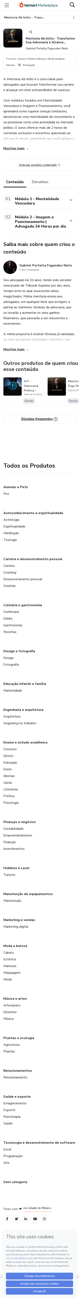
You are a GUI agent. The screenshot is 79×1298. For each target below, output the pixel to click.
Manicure (9, 966)
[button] (34, 200)
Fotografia (11, 664)
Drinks (8, 618)
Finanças (9, 842)
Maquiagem (11, 972)
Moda (7, 979)
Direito (8, 756)
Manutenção (12, 900)
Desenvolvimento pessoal (22, 579)
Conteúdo (15, 181)
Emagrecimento (15, 1103)
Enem (7, 769)
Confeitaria (11, 612)
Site (6, 1162)
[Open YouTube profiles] (35, 1219)
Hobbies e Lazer (16, 868)
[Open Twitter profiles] (16, 1219)
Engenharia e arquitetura (23, 710)
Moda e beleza (15, 946)
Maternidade (12, 690)
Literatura (10, 789)
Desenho (10, 1012)
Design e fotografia (19, 651)
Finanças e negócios (19, 822)
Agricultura (11, 1044)
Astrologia (11, 519)
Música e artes (15, 998)
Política (9, 796)
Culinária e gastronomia (22, 605)
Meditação (11, 533)
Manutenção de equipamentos (28, 894)
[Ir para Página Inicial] (38, 5)
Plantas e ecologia (18, 1038)
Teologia (10, 540)
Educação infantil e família (24, 684)
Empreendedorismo (17, 835)
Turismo (9, 874)
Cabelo (8, 952)
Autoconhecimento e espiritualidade (33, 513)
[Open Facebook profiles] (7, 1219)
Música (8, 1018)
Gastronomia (12, 625)
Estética (9, 959)
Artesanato (11, 1005)
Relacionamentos (17, 1070)
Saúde (8, 1123)
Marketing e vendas (19, 920)
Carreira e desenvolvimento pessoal (33, 559)
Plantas (9, 1051)
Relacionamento (15, 1077)
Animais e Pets (15, 487)
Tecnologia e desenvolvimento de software (39, 1142)
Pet (6, 493)
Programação (13, 1156)
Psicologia (11, 802)
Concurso (10, 749)
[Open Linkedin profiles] (26, 1219)
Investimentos (14, 848)
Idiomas (9, 776)
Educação (10, 762)
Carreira (9, 565)
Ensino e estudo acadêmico (25, 742)
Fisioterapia (11, 1116)
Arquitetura (11, 716)
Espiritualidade (14, 526)
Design (8, 658)
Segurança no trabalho (19, 723)
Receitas (9, 632)
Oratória (9, 586)
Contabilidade (13, 828)
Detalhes (40, 181)
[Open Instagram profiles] (44, 1219)
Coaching (9, 572)
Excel (7, 1149)
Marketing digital (15, 926)
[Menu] (6, 5)
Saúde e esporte (17, 1096)
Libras (7, 782)
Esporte (9, 1110)
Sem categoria (15, 1182)
